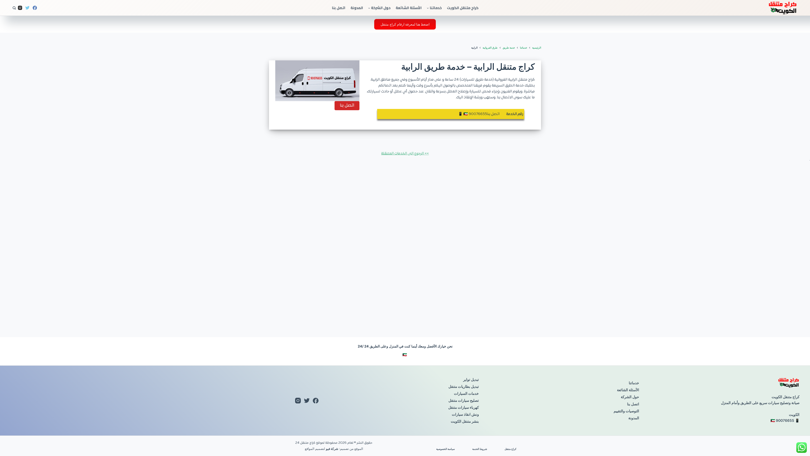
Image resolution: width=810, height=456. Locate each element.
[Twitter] (27, 8)
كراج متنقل (510, 449)
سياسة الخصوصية (445, 449)
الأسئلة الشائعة (409, 7)
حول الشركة (380, 7)
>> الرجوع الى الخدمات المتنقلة (405, 154)
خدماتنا (436, 7)
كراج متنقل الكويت (462, 7)
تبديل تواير (471, 379)
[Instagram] (20, 8)
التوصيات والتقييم (626, 411)
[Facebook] (35, 8)
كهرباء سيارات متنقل (463, 407)
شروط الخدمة (479, 449)
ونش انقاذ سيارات (465, 414)
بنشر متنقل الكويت (465, 421)
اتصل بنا (338, 7)
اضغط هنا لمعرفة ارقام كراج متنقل (405, 24)
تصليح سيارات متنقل (463, 400)
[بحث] (14, 8)
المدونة (357, 7)
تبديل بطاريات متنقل (463, 386)
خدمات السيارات (466, 393)
